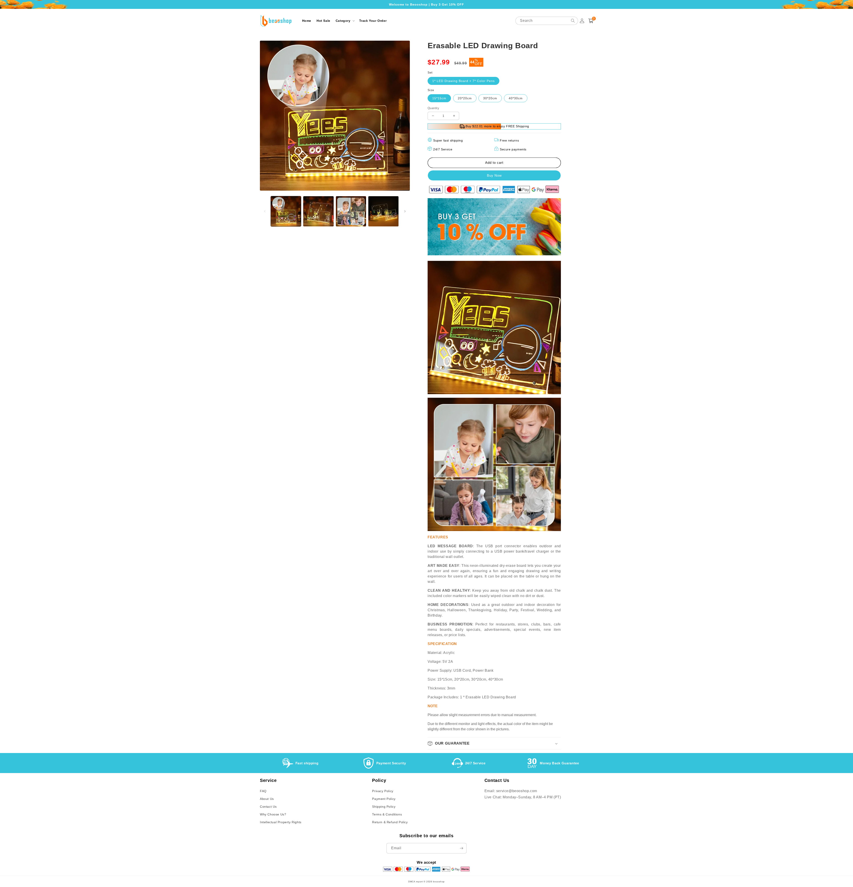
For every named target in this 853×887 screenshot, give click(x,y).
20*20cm (465, 98)
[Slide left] (265, 211)
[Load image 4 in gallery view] (383, 211)
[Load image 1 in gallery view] (286, 211)
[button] (345, 20)
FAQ (263, 791)
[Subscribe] (461, 848)
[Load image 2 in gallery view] (318, 211)
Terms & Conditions (387, 814)
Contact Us (268, 806)
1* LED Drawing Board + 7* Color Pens (463, 81)
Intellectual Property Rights (280, 822)
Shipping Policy (383, 806)
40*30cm (516, 98)
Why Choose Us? (273, 814)
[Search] (573, 20)
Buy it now (494, 175)
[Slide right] (405, 211)
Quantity (433, 108)
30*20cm (490, 98)
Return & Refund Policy (390, 822)
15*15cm (439, 98)
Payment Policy (383, 799)
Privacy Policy (382, 791)
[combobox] (547, 21)
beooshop (439, 881)
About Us (267, 799)
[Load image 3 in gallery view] (351, 211)
